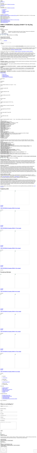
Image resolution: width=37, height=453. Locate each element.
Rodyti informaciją (3, 439)
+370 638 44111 (6, 14)
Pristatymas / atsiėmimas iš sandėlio (16, 49)
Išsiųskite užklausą (3, 72)
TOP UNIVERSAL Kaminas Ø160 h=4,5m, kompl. (10, 331)
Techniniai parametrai (5, 76)
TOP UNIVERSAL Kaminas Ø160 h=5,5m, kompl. (10, 268)
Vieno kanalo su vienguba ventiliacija (8, 15)
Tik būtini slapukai (10, 440)
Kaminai (16, 51)
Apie (11, 444)
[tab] (19, 74)
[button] (18, 2)
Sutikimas (2, 444)
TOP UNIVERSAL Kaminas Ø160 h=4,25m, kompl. (10, 311)
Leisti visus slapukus (4, 440)
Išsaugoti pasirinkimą (10, 445)
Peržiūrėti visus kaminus (11, 4)
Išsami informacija (7, 444)
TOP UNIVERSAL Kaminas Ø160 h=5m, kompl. (10, 371)
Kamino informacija (5, 75)
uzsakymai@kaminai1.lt (6, 176)
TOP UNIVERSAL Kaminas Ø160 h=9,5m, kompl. (10, 248)
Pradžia (1, 15)
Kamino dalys (4, 74)
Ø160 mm (15, 15)
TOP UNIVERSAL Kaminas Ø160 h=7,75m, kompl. (10, 228)
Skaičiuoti (5, 40)
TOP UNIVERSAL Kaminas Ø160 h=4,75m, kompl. (10, 351)
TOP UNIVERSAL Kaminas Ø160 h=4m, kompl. (10, 208)
